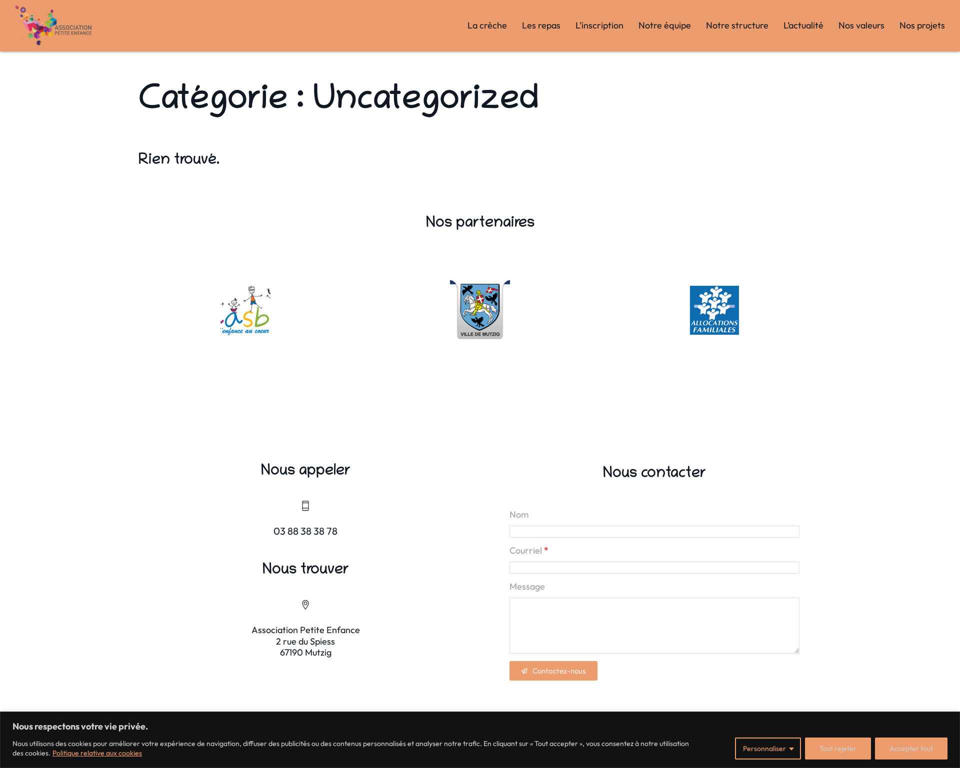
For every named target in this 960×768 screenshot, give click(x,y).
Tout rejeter (838, 748)
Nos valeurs (861, 25)
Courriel (526, 550)
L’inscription (600, 25)
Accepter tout (911, 748)
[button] (554, 671)
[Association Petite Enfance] (53, 25)
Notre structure (737, 25)
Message (527, 586)
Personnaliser (764, 748)
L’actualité (804, 25)
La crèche (487, 25)
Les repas (541, 25)
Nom (519, 514)
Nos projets (922, 25)
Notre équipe (664, 25)
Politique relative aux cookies (97, 753)
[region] (480, 740)
